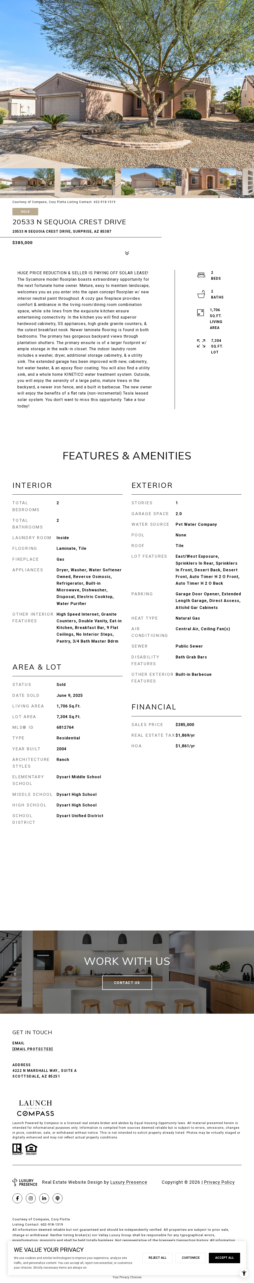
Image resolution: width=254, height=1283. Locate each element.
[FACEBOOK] (17, 1198)
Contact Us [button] (127, 983)
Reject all (157, 1257)
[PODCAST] (58, 1198)
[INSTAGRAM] (31, 1198)
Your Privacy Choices (127, 1277)
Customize (191, 1257)
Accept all (224, 1257)
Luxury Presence (128, 1182)
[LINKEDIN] (44, 1198)
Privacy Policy (219, 1182)
